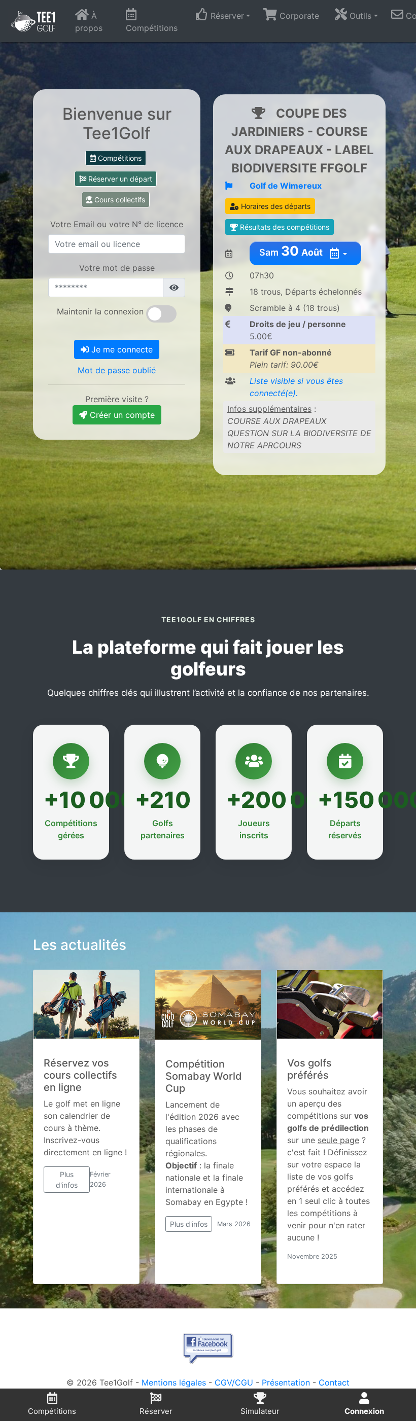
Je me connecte (121, 349)
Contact (334, 1382)
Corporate (298, 16)
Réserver (156, 1411)
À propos (88, 22)
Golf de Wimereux (286, 186)
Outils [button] (359, 16)
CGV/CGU (234, 1382)
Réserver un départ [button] (119, 178)
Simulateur (260, 1411)
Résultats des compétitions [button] (283, 227)
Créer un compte (121, 415)
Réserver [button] (226, 16)
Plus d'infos (67, 1179)
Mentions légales (174, 1382)
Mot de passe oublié (117, 370)
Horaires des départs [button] (274, 206)
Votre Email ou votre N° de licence (116, 224)
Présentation (286, 1382)
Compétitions (152, 28)
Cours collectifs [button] (118, 199)
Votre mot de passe (117, 268)
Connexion (364, 1411)
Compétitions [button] (119, 158)
